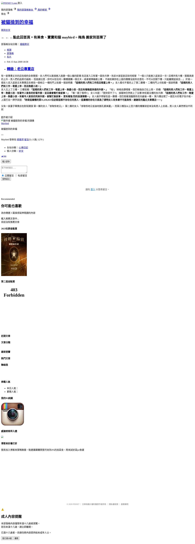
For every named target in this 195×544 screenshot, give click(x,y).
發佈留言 (6, 179)
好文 (21, 151)
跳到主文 (5, 30)
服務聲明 (124, 504)
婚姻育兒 (24, 44)
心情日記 (23, 147)
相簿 (9, 50)
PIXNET (76, 504)
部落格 (10, 53)
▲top (3, 156)
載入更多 (6, 162)
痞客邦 (20, 139)
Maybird (5, 123)
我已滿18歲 (7, 538)
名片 (9, 57)
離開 (16, 538)
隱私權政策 (113, 504)
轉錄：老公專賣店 (20, 69)
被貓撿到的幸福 (17, 22)
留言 (26, 139)
